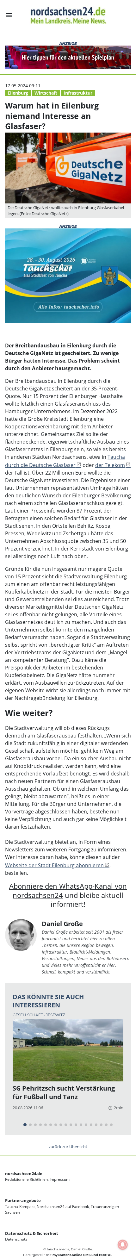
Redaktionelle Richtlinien (26, 1179)
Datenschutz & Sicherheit (31, 1233)
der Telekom (110, 465)
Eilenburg (18, 93)
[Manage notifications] (123, 1245)
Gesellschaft (28, 1014)
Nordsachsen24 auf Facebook (63, 1206)
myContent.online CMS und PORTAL (82, 1255)
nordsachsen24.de (23, 1173)
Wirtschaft (45, 93)
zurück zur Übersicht (68, 1146)
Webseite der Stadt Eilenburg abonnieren (54, 865)
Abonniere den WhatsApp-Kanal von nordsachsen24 (68, 890)
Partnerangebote (23, 1200)
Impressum (60, 1179)
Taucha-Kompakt (20, 1206)
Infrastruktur (78, 93)
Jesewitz (55, 1014)
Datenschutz (16, 1239)
